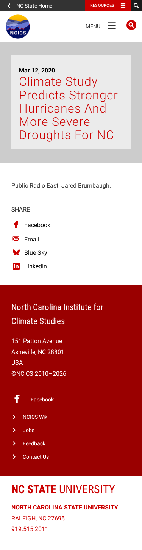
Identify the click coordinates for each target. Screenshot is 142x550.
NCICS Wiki (35, 417)
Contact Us (36, 457)
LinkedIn (35, 266)
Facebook (37, 225)
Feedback (34, 443)
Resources (102, 5)
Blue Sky (35, 252)
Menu (101, 24)
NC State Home (34, 6)
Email (31, 239)
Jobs (28, 430)
